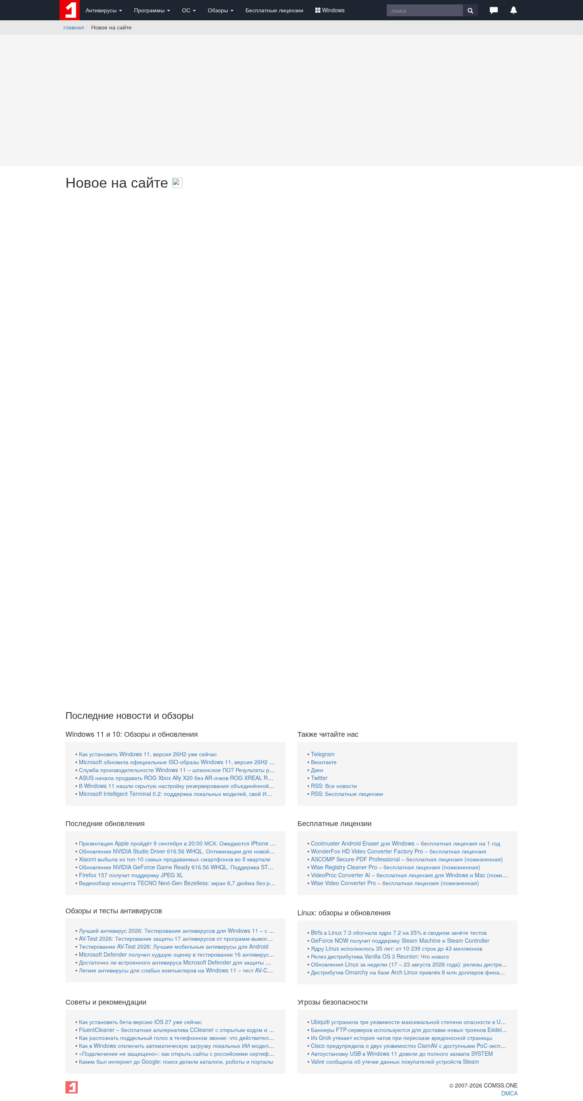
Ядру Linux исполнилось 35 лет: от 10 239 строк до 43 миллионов (396, 948)
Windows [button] (333, 10)
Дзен (317, 770)
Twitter (319, 778)
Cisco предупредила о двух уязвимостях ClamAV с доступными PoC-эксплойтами (417, 1045)
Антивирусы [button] (102, 10)
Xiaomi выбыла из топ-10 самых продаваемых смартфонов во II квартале (174, 859)
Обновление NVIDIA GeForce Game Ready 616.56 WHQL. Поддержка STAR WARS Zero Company (205, 867)
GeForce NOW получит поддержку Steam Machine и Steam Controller (400, 940)
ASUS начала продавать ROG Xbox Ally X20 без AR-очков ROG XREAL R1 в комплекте (191, 778)
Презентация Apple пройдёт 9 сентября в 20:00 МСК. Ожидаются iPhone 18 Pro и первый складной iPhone (218, 843)
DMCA (509, 1093)
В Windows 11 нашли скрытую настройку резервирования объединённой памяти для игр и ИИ (202, 786)
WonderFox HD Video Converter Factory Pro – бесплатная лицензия (398, 851)
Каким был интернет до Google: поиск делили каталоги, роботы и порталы (176, 1061)
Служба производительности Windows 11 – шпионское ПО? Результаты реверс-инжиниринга (199, 770)
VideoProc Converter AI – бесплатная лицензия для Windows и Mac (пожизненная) (418, 875)
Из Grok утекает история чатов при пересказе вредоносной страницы (401, 1037)
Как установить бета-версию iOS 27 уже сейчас (140, 1022)
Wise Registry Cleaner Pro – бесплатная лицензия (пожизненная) (395, 867)
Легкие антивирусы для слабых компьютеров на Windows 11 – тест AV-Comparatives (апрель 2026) (208, 970)
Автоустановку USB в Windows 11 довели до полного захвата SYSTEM (402, 1053)
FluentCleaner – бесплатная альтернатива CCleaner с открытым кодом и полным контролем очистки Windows (221, 1030)
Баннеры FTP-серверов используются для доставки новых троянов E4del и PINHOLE (421, 1030)
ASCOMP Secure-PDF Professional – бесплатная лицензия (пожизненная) (407, 859)
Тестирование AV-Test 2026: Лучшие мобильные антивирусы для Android (173, 946)
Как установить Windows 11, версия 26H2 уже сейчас (148, 754)
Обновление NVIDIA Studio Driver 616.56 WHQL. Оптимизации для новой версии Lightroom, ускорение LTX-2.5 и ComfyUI (237, 851)
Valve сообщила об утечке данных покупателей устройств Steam (395, 1061)
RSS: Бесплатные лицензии (347, 793)
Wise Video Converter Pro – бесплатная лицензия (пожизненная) (395, 883)
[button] (494, 10)
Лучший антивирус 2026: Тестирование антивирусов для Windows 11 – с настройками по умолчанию (210, 930)
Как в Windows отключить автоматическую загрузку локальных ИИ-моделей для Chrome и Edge (203, 1045)
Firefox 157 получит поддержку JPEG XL (131, 875)
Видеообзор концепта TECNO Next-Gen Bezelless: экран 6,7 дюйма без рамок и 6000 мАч (196, 883)
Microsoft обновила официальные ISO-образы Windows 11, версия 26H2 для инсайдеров (195, 762)
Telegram (323, 754)
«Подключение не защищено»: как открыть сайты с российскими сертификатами (184, 1053)
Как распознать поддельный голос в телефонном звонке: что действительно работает (191, 1037)
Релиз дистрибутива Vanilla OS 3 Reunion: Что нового (380, 956)
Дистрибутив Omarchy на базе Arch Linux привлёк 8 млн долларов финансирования (420, 972)
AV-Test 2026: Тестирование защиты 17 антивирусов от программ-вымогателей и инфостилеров (204, 938)
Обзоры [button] (219, 10)
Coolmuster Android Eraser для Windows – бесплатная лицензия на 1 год (405, 843)
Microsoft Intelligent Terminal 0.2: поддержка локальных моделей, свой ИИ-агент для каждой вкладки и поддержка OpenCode (241, 793)
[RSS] (177, 181)
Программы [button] (150, 10)
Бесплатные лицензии (274, 10)
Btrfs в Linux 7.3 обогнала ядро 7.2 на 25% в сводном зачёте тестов (399, 932)
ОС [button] (187, 10)
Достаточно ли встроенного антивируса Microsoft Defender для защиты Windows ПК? (189, 962)
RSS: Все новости (334, 786)
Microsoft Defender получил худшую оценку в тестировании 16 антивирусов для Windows (194, 954)
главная (73, 27)
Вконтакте (324, 762)
